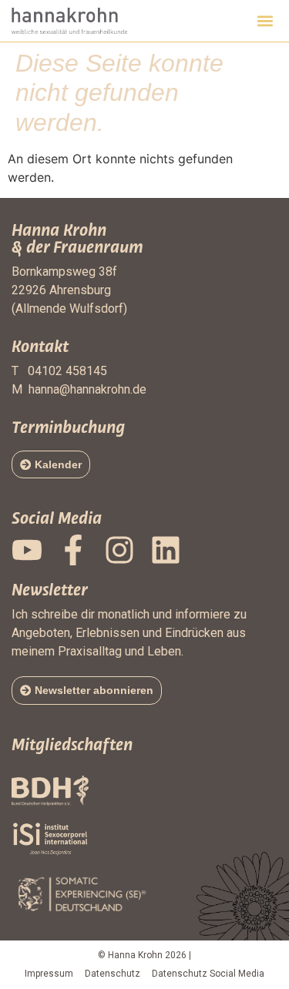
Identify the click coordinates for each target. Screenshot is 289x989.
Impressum (49, 973)
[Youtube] (27, 550)
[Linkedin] (165, 550)
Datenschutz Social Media (208, 973)
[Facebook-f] (73, 550)
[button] (264, 20)
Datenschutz (112, 973)
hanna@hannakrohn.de (87, 389)
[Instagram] (119, 550)
